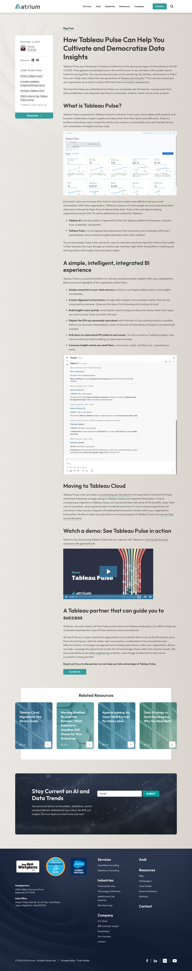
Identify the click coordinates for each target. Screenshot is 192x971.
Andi (98, 6)
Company (139, 6)
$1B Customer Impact (108, 926)
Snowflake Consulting (108, 865)
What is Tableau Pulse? (31, 75)
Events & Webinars (148, 891)
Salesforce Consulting (108, 870)
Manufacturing (105, 905)
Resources (124, 6)
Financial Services (106, 886)
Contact (160, 6)
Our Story (103, 921)
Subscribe (32, 115)
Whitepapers (145, 881)
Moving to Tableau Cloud (32, 90)
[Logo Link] (27, 866)
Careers (102, 941)
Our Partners (104, 936)
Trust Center (83, 960)
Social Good (103, 931)
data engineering (99, 653)
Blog (141, 875)
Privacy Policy (68, 960)
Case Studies (145, 886)
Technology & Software (109, 891)
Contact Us (74, 671)
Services (87, 6)
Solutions (143, 896)
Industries (110, 6)
